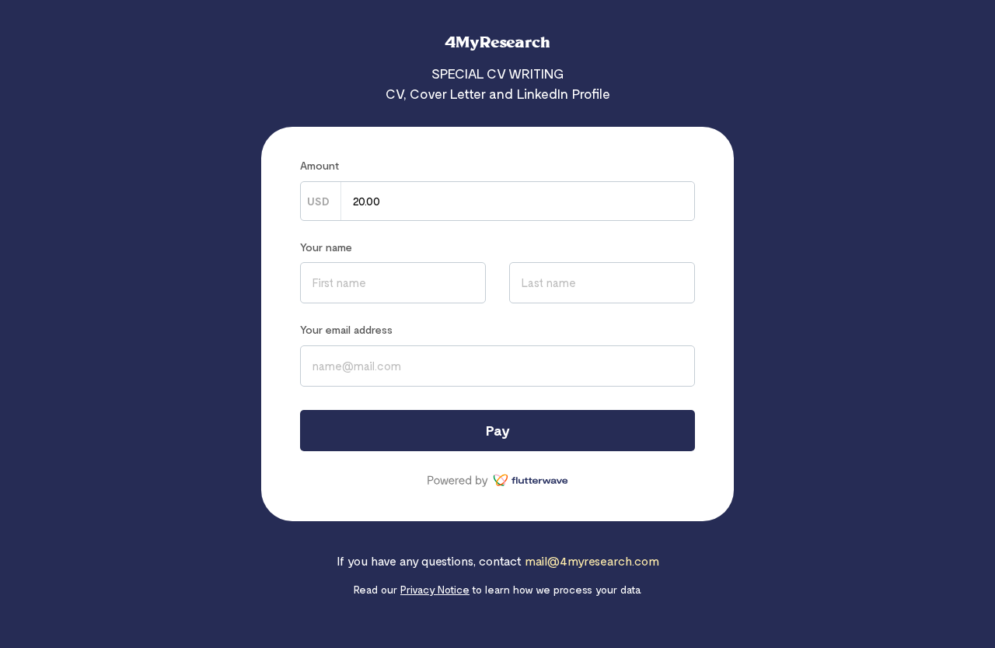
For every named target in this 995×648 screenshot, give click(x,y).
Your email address (346, 329)
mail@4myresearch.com (592, 560)
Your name (326, 247)
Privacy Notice (435, 589)
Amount (319, 165)
